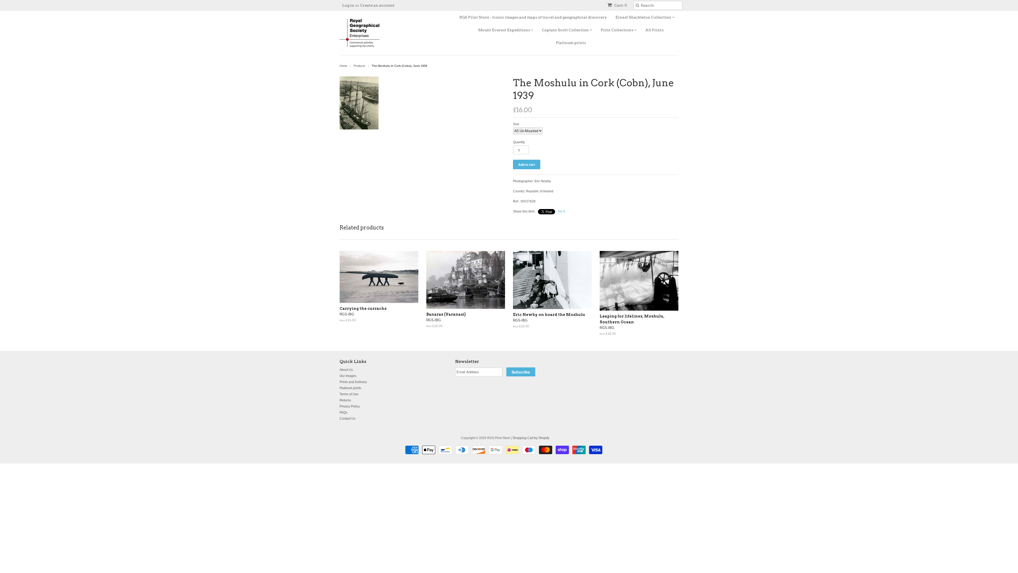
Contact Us (348, 418)
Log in (348, 5)
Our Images (348, 376)
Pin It (561, 211)
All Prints (654, 30)
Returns (345, 400)
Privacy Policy (350, 406)
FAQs (343, 412)
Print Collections (617, 30)
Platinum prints (571, 43)
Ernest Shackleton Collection (644, 17)
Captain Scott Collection (566, 30)
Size (516, 124)
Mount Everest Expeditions (504, 30)
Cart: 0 (620, 5)
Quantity (519, 142)
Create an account (377, 5)
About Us (346, 370)
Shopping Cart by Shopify (530, 438)
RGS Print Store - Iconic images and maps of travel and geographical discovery (533, 17)
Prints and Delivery (353, 382)
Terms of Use (349, 394)
